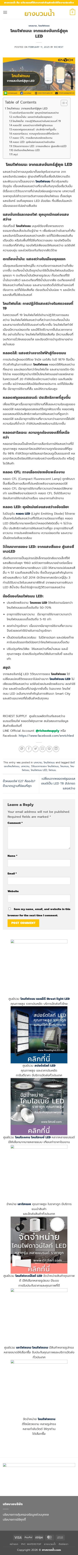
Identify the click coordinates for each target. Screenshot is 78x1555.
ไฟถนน (52, 770)
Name (12, 856)
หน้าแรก (14, 1544)
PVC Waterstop (31, 1544)
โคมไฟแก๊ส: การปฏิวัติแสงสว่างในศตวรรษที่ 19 (37, 121)
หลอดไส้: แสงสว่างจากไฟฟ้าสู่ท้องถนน (33, 125)
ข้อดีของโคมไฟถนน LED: (27, 150)
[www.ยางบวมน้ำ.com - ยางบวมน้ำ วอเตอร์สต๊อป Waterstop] (39, 12)
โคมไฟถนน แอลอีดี (33, 999)
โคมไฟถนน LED (39, 770)
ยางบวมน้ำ (50, 1544)
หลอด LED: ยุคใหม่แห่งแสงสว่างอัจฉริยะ (34, 142)
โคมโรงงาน (22, 1137)
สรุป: (15, 154)
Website (13, 891)
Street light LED (58, 999)
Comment (15, 823)
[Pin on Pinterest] (49, 749)
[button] (5, 12)
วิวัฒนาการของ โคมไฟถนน (45, 766)
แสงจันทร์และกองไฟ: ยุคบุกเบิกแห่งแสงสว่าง (35, 113)
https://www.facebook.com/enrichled (46, 735)
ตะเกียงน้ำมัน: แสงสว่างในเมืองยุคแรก (32, 117)
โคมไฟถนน (43, 25)
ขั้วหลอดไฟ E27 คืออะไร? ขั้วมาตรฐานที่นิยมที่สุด (19, 783)
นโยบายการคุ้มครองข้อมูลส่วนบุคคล (26, 1514)
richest (58, 47)
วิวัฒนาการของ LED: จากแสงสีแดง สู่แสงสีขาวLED (39, 146)
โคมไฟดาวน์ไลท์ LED (28, 1276)
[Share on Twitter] (35, 749)
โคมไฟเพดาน (46, 1419)
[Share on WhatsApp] (22, 749)
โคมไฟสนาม (40, 1347)
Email (12, 873)
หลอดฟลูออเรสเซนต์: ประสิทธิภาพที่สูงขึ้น (34, 129)
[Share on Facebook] (29, 749)
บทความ (33, 25)
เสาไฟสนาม (23, 1347)
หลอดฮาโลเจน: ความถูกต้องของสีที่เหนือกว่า (36, 133)
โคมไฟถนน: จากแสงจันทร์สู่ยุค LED (27, 108)
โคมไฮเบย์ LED (41, 1137)
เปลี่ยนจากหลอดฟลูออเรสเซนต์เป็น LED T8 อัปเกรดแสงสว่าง (58, 783)
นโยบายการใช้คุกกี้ (14, 1519)
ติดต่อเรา (63, 1544)
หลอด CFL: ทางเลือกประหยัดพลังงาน (32, 138)
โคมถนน (64, 766)
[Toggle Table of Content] (62, 103)
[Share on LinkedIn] (56, 749)
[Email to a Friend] (42, 749)
